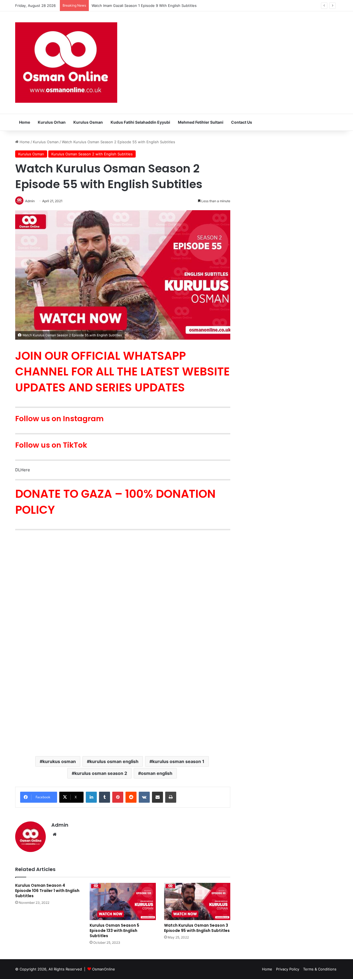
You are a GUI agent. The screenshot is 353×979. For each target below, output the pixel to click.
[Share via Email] (157, 797)
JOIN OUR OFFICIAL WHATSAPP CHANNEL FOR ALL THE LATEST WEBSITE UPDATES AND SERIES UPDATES (122, 371)
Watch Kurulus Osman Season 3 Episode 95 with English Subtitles (197, 928)
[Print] (170, 797)
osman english (156, 773)
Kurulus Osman (88, 122)
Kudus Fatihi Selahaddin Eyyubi (140, 122)
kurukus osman (59, 761)
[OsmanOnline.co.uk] (66, 62)
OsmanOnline (103, 969)
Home (24, 122)
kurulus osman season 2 (100, 773)
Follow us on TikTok (51, 445)
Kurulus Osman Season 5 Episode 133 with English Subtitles (114, 931)
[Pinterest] (117, 797)
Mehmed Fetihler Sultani (200, 122)
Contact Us (241, 122)
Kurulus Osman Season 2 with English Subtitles (92, 154)
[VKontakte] (144, 797)
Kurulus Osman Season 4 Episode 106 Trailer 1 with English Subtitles (47, 891)
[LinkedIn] (91, 797)
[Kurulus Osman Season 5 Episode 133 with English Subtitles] (123, 901)
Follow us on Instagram (59, 418)
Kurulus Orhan (52, 122)
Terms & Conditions (319, 969)
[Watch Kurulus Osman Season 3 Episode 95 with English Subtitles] (197, 901)
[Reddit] (131, 797)
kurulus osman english (114, 761)
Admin (59, 824)
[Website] (54, 834)
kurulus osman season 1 (178, 761)
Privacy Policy (287, 969)
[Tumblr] (104, 797)
